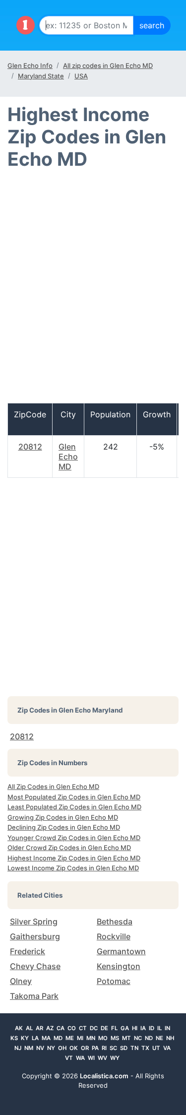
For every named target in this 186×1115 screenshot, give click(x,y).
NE (159, 1038)
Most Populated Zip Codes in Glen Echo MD (73, 797)
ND (149, 1038)
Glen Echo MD (68, 456)
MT (126, 1038)
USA (81, 76)
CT (83, 1028)
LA (35, 1038)
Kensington (118, 966)
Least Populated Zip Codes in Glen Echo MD (74, 807)
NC (138, 1038)
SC (113, 1048)
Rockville (113, 936)
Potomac (113, 981)
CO (71, 1028)
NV (40, 1048)
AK (19, 1028)
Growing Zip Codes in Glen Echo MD (62, 817)
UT (156, 1048)
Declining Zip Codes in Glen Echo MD (63, 827)
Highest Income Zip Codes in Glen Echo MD (73, 858)
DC (94, 1028)
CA (60, 1028)
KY (25, 1038)
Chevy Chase (35, 966)
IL (159, 1028)
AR (39, 1028)
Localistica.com (104, 1076)
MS (115, 1038)
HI (134, 1028)
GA (125, 1028)
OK (73, 1048)
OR (85, 1048)
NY (51, 1048)
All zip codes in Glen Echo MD (108, 65)
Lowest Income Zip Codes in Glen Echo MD (73, 868)
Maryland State (41, 76)
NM (28, 1048)
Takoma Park (34, 996)
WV (102, 1057)
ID (151, 1028)
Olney (21, 981)
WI (91, 1057)
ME (69, 1038)
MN (90, 1038)
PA (95, 1048)
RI (104, 1048)
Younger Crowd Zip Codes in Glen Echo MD (73, 838)
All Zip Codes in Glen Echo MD (53, 786)
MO (103, 1038)
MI (80, 1038)
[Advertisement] (93, 290)
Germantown (121, 951)
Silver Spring (34, 921)
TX (145, 1048)
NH (170, 1038)
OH (62, 1048)
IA (143, 1028)
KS (14, 1038)
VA (167, 1048)
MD (58, 1038)
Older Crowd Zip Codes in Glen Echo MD (69, 848)
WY (115, 1057)
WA (80, 1057)
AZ (50, 1028)
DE (104, 1028)
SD (123, 1048)
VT (69, 1057)
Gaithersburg (35, 936)
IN (167, 1028)
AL (29, 1028)
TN (134, 1048)
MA (46, 1038)
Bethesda (114, 921)
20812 (30, 447)
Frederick (27, 951)
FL (114, 1028)
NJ (17, 1048)
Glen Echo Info (30, 65)
